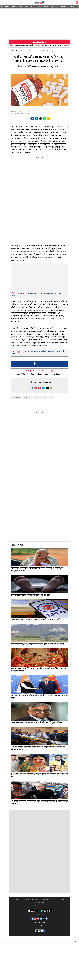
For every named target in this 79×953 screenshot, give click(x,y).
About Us (17, 900)
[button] (32, 118)
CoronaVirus (27, 397)
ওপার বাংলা (54, 7)
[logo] (39, 3)
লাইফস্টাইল (64, 7)
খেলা (39, 7)
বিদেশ (33, 7)
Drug (45, 397)
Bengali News (16, 397)
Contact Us (26, 900)
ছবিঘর (72, 7)
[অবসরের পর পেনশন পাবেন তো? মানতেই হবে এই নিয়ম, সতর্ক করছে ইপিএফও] (39, 608)
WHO (51, 397)
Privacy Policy (39, 902)
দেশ (26, 7)
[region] (39, 24)
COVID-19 (37, 397)
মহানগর (14, 7)
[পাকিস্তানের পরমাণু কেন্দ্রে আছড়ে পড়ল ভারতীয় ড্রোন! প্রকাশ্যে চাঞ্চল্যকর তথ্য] (39, 633)
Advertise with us (45, 900)
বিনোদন (46, 7)
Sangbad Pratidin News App (40, 370)
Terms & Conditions (58, 900)
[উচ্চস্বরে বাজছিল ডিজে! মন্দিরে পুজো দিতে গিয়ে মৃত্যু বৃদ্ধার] (39, 584)
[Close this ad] (75, 941)
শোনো (7, 7)
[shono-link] (77, 3)
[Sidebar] (3, 3)
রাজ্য (21, 7)
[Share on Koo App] (49, 120)
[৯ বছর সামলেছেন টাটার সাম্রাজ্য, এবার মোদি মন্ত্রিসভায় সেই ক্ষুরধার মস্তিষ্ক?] (39, 711)
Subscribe (35, 900)
